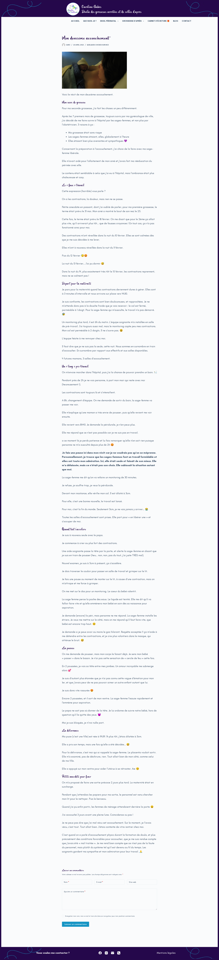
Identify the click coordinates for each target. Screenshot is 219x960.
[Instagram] (106, 952)
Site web (132, 882)
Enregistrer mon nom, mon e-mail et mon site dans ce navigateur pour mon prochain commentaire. (100, 916)
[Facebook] (100, 952)
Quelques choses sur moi (98, 45)
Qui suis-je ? (89, 21)
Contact (186, 21)
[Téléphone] (118, 952)
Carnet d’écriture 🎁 (158, 21)
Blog (175, 21)
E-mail (99, 882)
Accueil (75, 21)
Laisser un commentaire (76, 924)
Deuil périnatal (108, 21)
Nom (66, 882)
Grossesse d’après (132, 21)
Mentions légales (166, 952)
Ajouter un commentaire (74, 891)
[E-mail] (112, 952)
